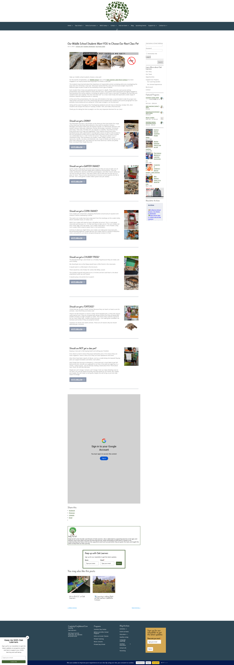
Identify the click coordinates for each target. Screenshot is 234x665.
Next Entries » (136, 608)
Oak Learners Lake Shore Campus (117, 80)
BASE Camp (103, 25)
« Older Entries (72, 608)
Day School (78, 25)
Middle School (94, 80)
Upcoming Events (141, 25)
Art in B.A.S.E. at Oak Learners (77, 597)
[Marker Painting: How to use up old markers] (149, 144)
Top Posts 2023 (100, 46)
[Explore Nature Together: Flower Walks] (149, 132)
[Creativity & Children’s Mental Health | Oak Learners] (149, 167)
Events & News (124, 631)
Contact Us (162, 25)
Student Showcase (89, 46)
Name (86, 560)
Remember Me (152, 54)
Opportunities (150, 77)
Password (149, 48)
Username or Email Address (154, 43)
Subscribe (14, 662)
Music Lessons (98, 641)
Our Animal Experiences (154, 84)
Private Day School (99, 644)
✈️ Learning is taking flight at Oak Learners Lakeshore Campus (104, 598)
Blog (132, 25)
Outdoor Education (123, 644)
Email (102, 560)
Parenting (123, 651)
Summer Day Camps (100, 629)
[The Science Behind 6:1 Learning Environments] (149, 156)
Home (69, 25)
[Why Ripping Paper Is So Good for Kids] (149, 179)
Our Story (149, 71)
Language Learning (123, 640)
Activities (122, 629)
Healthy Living (124, 637)
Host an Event (123, 25)
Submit (119, 563)
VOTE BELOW (77, 147)
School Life (79, 46)
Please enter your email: (154, 638)
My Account (149, 87)
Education (123, 634)
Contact (148, 90)
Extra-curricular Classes (101, 636)
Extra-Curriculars (91, 25)
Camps (113, 25)
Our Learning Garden (153, 82)
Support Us (151, 25)
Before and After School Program (101, 632)
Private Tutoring (99, 639)
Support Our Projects (152, 80)
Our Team (149, 74)
